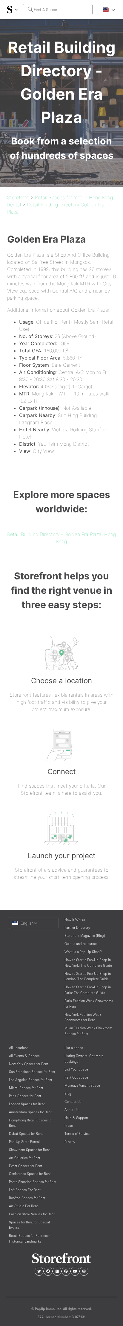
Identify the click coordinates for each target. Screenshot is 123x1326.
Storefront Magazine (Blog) (84, 935)
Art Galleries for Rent (24, 1158)
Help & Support (76, 1118)
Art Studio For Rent (23, 1206)
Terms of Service (77, 1133)
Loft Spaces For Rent (25, 1190)
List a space (73, 1048)
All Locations (18, 1048)
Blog (67, 1093)
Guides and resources (81, 944)
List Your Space (76, 1069)
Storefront (18, 197)
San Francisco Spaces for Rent (32, 1072)
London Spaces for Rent (27, 1104)
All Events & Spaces (24, 1056)
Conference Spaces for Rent (30, 1174)
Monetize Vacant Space (82, 1085)
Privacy (69, 1142)
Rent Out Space (76, 1077)
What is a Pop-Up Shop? (83, 952)
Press (68, 1125)
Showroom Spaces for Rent (29, 1150)
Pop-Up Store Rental (24, 1142)
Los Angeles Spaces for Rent (30, 1080)
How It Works (74, 920)
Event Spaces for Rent (25, 1166)
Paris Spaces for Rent (25, 1096)
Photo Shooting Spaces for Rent (32, 1182)
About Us (71, 1110)
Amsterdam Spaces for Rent (30, 1112)
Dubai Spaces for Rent (26, 1133)
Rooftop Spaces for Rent (27, 1198)
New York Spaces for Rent (28, 1064)
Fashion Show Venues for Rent (32, 1214)
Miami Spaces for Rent (26, 1088)
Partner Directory (77, 927)
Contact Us (73, 1101)
